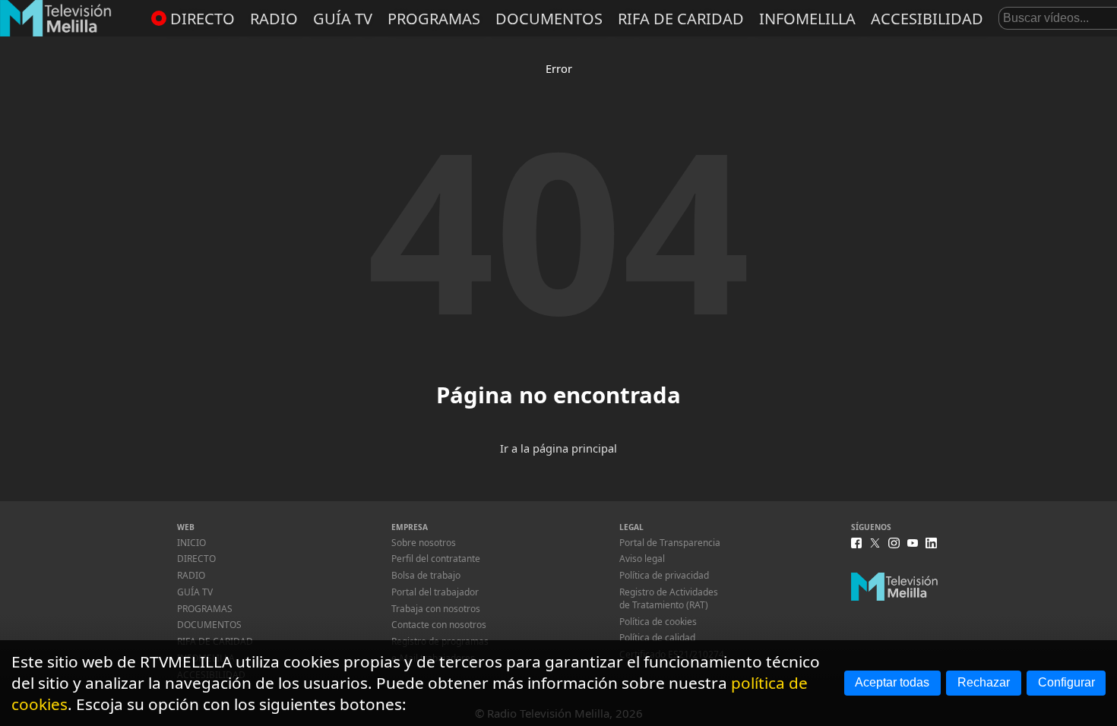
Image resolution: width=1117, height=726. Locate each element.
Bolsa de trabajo (425, 575)
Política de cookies (658, 621)
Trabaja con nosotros (435, 608)
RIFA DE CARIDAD (681, 18)
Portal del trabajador (435, 592)
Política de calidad (657, 637)
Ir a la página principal (558, 448)
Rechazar (983, 682)
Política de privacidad (664, 575)
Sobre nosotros (423, 542)
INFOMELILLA (807, 18)
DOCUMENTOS (549, 18)
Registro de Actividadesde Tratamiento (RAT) (668, 598)
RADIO (274, 18)
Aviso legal (642, 558)
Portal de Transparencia (669, 542)
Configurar (1066, 682)
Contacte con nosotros (438, 624)
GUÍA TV (342, 18)
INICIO (191, 542)
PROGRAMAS (434, 18)
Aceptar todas (892, 682)
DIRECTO (202, 18)
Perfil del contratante (435, 558)
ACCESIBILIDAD (927, 18)
